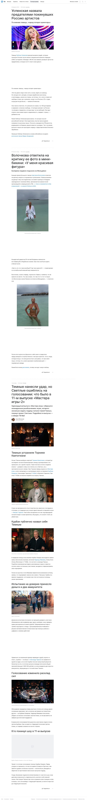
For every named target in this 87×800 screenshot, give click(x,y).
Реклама (11, 799)
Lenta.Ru (27, 7)
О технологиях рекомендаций (42, 799)
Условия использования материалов (70, 799)
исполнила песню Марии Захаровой (22, 136)
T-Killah (34, 473)
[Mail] (2, 1)
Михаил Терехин (18, 512)
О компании (6, 799)
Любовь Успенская (22, 55)
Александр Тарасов (35, 659)
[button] (33, 38)
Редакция (33, 799)
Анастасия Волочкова (38, 175)
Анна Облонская (20, 419)
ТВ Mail (24, 383)
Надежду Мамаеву (40, 559)
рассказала (25, 367)
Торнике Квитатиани (38, 460)
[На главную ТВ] (4, 1)
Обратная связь (81, 799)
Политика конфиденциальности (55, 799)
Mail (2, 799)
